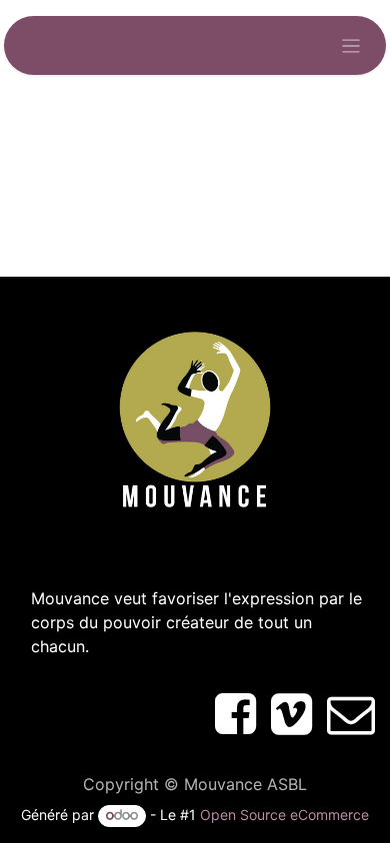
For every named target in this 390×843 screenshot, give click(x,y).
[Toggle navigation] (351, 45)
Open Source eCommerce (284, 814)
